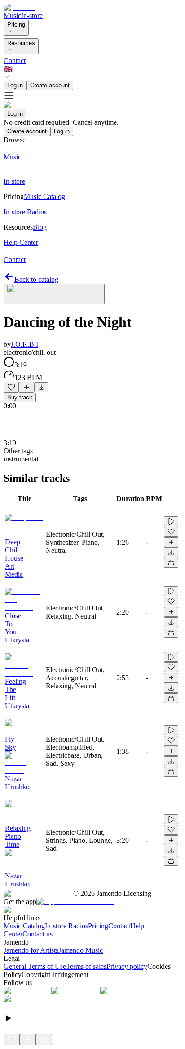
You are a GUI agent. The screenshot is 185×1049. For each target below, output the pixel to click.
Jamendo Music (80, 950)
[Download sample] (41, 387)
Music (12, 15)
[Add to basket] (171, 563)
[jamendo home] (19, 7)
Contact (15, 60)
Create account (50, 85)
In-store (32, 15)
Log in (15, 85)
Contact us (37, 934)
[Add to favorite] (11, 387)
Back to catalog (36, 279)
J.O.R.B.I (24, 344)
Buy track (19, 397)
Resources (21, 43)
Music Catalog (24, 926)
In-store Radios (66, 926)
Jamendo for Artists (31, 950)
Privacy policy (126, 966)
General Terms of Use (35, 966)
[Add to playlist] (26, 387)
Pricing (16, 24)
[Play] (54, 294)
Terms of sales (86, 966)
